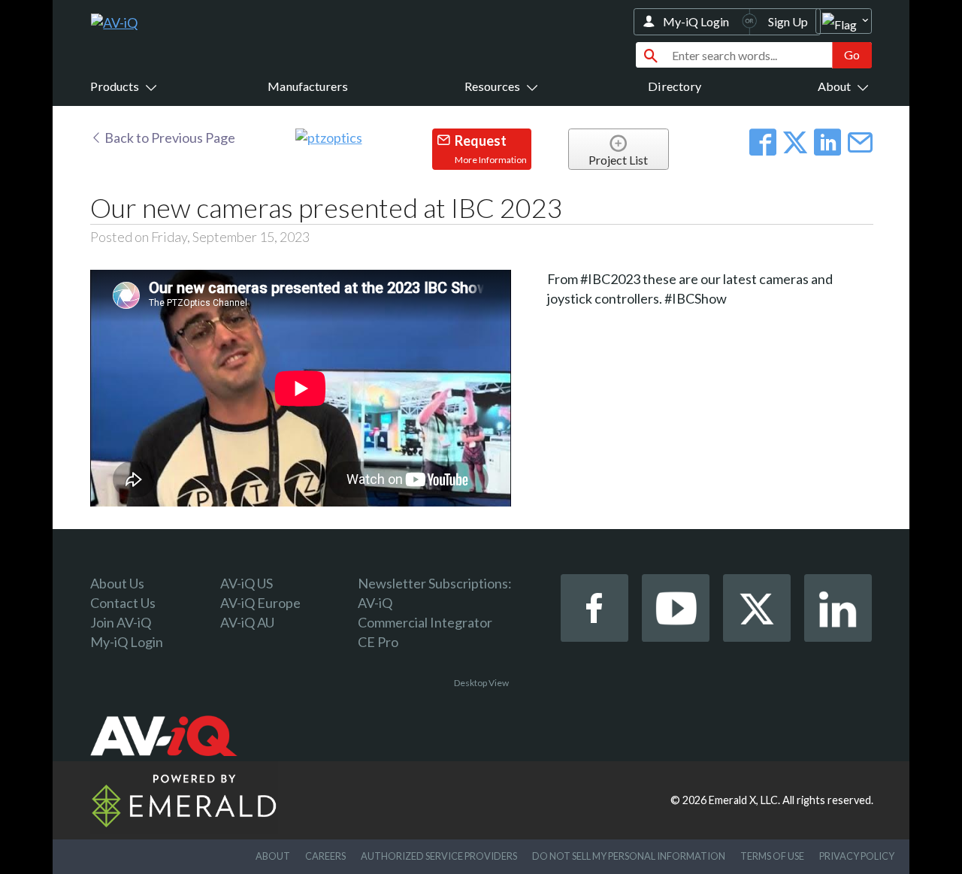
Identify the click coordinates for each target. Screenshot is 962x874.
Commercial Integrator (425, 622)
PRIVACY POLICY (856, 856)
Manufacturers (308, 86)
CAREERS (325, 856)
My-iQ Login (696, 21)
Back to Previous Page (168, 137)
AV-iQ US (246, 583)
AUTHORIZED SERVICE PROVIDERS (439, 856)
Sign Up (788, 21)
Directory (674, 86)
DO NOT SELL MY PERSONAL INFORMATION (628, 856)
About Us (117, 583)
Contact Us (123, 602)
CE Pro (378, 642)
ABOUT (273, 856)
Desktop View (481, 682)
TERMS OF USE (772, 856)
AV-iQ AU (247, 622)
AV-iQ (375, 602)
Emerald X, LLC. (744, 800)
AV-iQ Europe (260, 602)
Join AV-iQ (120, 622)
